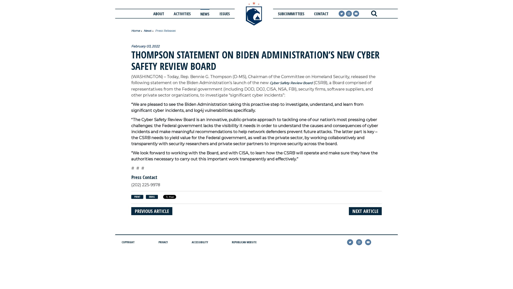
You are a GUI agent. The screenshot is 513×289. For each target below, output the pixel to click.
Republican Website (244, 242)
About (158, 13)
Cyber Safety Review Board (291, 83)
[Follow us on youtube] (356, 14)
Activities (182, 13)
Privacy (163, 242)
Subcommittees (291, 13)
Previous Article (152, 211)
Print (137, 196)
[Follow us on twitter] (350, 242)
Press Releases (165, 31)
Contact (321, 13)
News (204, 14)
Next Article (365, 211)
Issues (224, 13)
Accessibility (200, 242)
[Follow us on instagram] (349, 14)
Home (135, 31)
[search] (374, 13)
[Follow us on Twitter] (342, 14)
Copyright (128, 242)
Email (152, 196)
